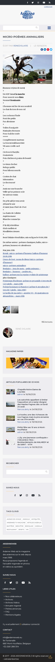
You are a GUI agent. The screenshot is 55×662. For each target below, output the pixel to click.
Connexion (48, 7)
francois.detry (23, 409)
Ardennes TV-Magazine (16, 523)
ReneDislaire (20, 46)
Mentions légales (13, 615)
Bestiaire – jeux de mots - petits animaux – (22, 268)
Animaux (26, 519)
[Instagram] (38, 2)
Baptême (10, 526)
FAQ (7, 612)
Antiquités (35, 519)
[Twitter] (32, 2)
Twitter (51, 49)
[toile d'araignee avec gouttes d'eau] (14, 309)
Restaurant (12, 529)
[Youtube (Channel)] (44, 2)
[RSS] (50, 2)
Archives (9, 599)
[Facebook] (27, 2)
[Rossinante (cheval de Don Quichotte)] (6, 309)
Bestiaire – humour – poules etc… (18, 271)
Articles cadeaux (34, 523)
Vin (27, 529)
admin (20, 394)
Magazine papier (27, 363)
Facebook (42, 49)
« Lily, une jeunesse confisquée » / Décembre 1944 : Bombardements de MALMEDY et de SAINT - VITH (33, 441)
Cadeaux (38, 526)
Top (50, 658)
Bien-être (19, 526)
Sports (21, 529)
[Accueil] (27, 19)
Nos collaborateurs (13, 596)
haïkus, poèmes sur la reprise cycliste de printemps (25, 274)
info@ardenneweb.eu (12, 637)
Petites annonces (13, 609)
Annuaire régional (13, 606)
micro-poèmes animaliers (14, 265)
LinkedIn (45, 49)
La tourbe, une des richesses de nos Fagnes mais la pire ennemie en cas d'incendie (33, 417)
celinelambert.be (11, 659)
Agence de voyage (14, 519)
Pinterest (48, 49)
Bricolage (29, 526)
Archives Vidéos (12, 602)
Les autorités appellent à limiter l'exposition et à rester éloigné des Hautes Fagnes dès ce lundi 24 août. (32, 403)
